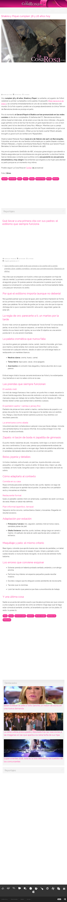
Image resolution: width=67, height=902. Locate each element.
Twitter (29, 168)
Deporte (4, 178)
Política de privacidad (14, 899)
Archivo (32, 11)
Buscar (40, 11)
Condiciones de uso (4, 899)
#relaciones (6, 620)
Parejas (32, 178)
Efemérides (12, 178)
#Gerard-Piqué (40, 178)
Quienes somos (59, 11)
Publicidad (22, 899)
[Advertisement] (34, 77)
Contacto (48, 11)
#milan (49, 178)
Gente (19, 178)
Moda (5, 616)
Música (26, 178)
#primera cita (51, 616)
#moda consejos (40, 616)
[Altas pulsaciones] (3, 888)
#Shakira (55, 178)
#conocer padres (20, 616)
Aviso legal (28, 899)
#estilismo (30, 616)
